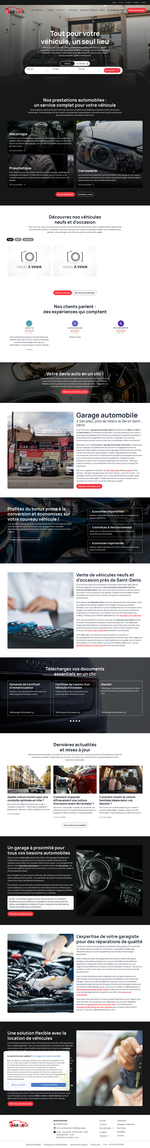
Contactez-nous (85, 194)
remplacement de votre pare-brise (101, 1004)
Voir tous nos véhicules (85, 293)
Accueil (114, 2)
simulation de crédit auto (130, 615)
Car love (103, 1124)
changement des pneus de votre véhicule (94, 1007)
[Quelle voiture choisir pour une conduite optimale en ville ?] (29, 780)
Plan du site (95, 1144)
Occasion (28, 239)
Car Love (120, 2)
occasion (128, 470)
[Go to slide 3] (76, 721)
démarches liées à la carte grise (90, 645)
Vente (67, 63)
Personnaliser (20, 1085)
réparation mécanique (28, 865)
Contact (143, 2)
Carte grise (73, 10)
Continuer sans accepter (15, 1079)
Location (50, 10)
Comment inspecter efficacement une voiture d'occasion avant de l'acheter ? (73, 800)
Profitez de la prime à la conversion (24, 540)
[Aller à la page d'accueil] (15, 10)
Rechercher (111, 70)
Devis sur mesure (62, 293)
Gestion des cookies (79, 1144)
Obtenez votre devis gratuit (75, 392)
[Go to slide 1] (71, 721)
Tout (10, 239)
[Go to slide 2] (73, 721)
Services (60, 10)
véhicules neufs (113, 470)
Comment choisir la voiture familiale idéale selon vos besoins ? (117, 800)
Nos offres (128, 2)
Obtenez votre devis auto (89, 486)
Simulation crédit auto (88, 10)
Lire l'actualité (13, 814)
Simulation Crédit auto (126, 1124)
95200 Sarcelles (71, 1128)
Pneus (102, 10)
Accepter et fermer (49, 1085)
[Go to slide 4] (79, 721)
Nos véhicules (36, 10)
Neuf (18, 239)
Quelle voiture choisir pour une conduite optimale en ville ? (27, 798)
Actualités (136, 2)
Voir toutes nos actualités (75, 825)
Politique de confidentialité (55, 1144)
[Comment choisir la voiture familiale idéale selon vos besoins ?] (121, 780)
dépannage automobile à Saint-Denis (92, 989)
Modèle (56, 69)
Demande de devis (136, 10)
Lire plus (29, 349)
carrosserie (63, 865)
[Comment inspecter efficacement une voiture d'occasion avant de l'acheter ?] (75, 780)
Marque (30, 69)
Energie (82, 69)
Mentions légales (33, 1144)
